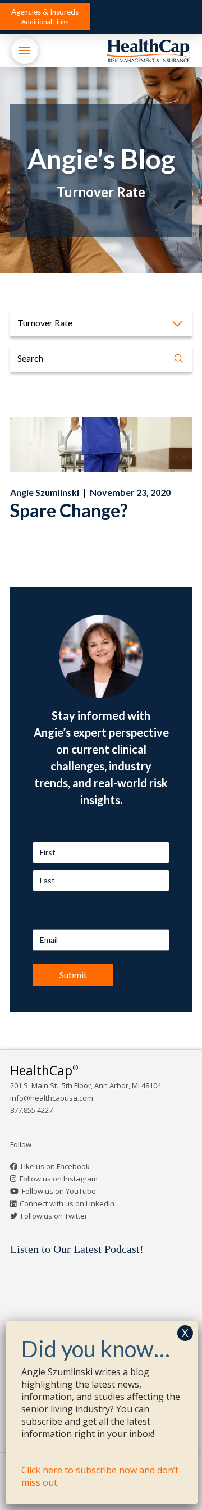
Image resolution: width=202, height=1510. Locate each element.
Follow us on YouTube (59, 1191)
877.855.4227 (31, 1110)
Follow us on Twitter (54, 1216)
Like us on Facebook (55, 1166)
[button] (45, 16)
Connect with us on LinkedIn (67, 1203)
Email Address (57, 919)
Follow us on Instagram (59, 1179)
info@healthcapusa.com (51, 1098)
